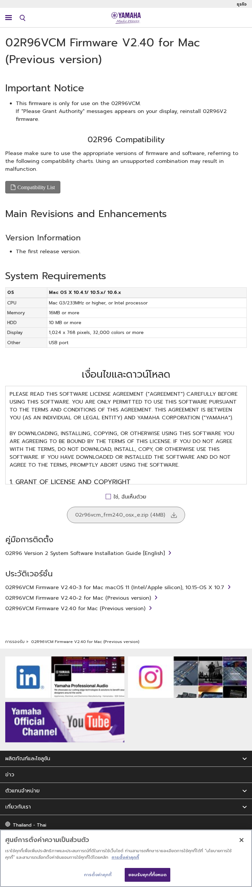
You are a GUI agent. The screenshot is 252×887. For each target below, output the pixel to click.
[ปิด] (241, 840)
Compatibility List (36, 187)
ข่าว (9, 775)
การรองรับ (15, 642)
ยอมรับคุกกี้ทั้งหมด (147, 875)
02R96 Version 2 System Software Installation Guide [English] (85, 553)
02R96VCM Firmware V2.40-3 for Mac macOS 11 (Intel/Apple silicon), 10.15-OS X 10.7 (114, 587)
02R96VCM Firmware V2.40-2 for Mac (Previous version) (78, 598)
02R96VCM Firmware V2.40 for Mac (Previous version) (75, 608)
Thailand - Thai (29, 825)
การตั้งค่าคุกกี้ (125, 857)
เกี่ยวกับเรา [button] (18, 807)
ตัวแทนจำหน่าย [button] (22, 791)
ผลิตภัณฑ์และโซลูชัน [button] (27, 759)
